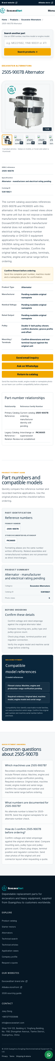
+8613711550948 (10, 1016)
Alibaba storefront (10, 987)
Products (14, 19)
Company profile (9, 956)
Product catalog (9, 920)
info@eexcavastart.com (13, 1022)
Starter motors (9, 926)
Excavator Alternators (31, 19)
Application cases (10, 950)
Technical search (10, 938)
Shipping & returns (23, 1056)
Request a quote (10, 962)
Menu (51, 10)
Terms (11, 1056)
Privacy (5, 1056)
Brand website (8, 3)
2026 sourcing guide (12, 993)
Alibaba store (44, 3)
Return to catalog (27, 374)
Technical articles (10, 944)
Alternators (7, 932)
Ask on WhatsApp (27, 366)
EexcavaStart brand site (13, 981)
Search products (28, 51)
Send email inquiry (27, 357)
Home (4, 19)
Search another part (14, 33)
